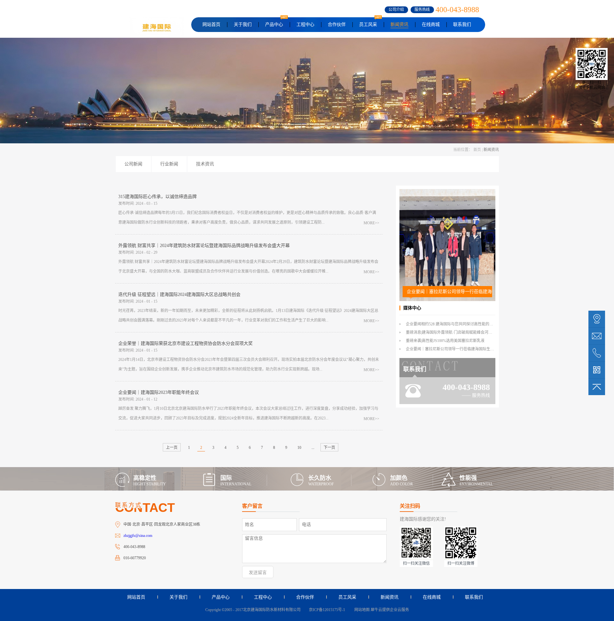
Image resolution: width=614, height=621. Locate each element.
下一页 (329, 447)
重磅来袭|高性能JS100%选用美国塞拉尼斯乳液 (445, 340)
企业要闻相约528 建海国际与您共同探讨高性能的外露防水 (455, 324)
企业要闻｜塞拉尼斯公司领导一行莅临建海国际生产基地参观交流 (449, 291)
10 (299, 447)
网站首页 (211, 24)
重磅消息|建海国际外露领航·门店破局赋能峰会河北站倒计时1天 (459, 332)
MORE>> (371, 223)
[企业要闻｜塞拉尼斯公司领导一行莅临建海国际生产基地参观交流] (447, 192)
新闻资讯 (491, 149)
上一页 (171, 447)
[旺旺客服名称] (596, 336)
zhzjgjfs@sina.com (137, 535)
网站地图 (361, 610)
